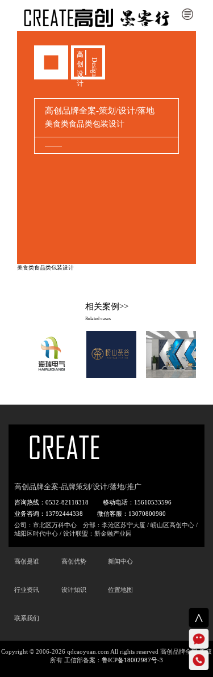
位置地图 (120, 589)
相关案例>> (106, 306)
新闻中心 (120, 561)
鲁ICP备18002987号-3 (132, 660)
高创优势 (73, 561)
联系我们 (26, 618)
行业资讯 (26, 589)
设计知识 (73, 589)
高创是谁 (26, 561)
